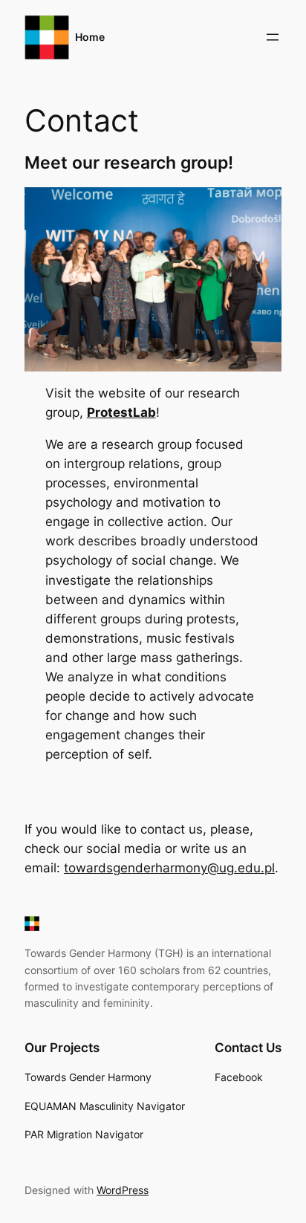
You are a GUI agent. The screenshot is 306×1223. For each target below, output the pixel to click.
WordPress (123, 1190)
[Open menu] (272, 37)
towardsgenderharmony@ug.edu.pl (169, 867)
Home (90, 36)
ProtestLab (121, 412)
